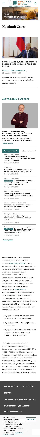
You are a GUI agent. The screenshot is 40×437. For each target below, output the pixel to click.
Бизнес (6, 178)
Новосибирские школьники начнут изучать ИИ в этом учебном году (18, 170)
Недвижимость (18, 70)
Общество (15, 154)
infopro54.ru (20, 289)
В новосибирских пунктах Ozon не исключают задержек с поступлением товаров (19, 183)
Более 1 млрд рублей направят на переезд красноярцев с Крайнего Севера (19, 64)
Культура (7, 213)
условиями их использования (13, 433)
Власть (5, 70)
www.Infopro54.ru (17, 263)
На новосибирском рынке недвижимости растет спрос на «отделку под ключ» (19, 231)
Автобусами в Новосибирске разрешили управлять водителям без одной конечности (19, 158)
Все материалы (8, 143)
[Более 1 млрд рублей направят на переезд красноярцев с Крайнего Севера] (20, 47)
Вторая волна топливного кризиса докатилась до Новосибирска (18, 206)
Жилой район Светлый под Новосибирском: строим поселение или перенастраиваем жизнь (17, 133)
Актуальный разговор (16, 99)
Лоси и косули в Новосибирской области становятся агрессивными (18, 195)
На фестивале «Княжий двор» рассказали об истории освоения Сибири (17, 218)
